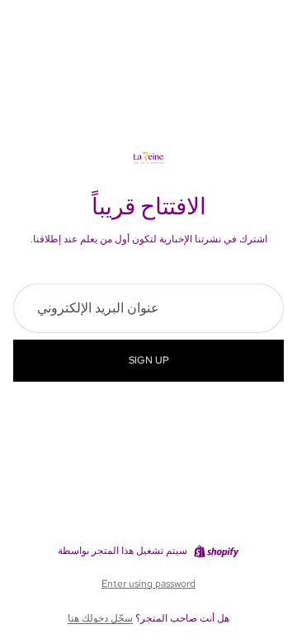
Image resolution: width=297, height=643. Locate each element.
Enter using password (148, 583)
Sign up (149, 360)
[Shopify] (216, 551)
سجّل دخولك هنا (100, 618)
